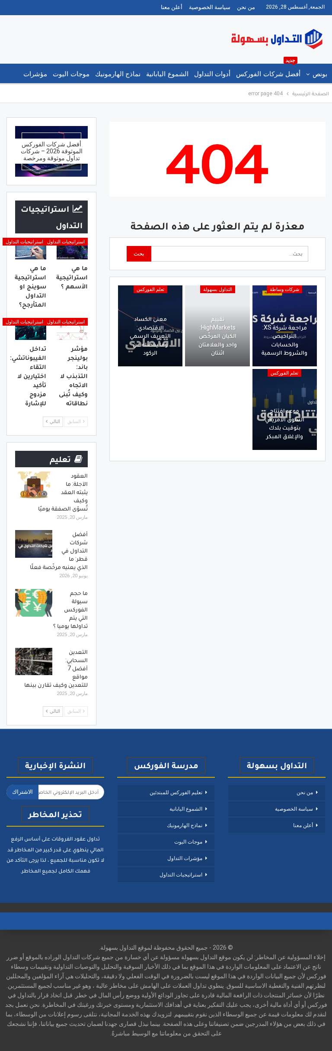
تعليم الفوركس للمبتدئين (176, 792)
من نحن (246, 7)
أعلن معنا (171, 7)
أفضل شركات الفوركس (268, 71)
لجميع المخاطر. (38, 870)
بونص (320, 74)
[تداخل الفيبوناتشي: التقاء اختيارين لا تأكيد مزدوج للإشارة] (30, 329)
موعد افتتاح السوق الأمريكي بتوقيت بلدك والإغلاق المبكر (284, 423)
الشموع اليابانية (167, 74)
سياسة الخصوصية (209, 7)
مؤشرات (35, 74)
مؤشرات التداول (184, 858)
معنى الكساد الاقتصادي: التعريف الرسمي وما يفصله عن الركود (150, 335)
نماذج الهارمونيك (117, 74)
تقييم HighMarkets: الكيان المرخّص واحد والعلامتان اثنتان (217, 335)
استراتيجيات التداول (66, 242)
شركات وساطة (284, 289)
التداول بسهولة (217, 289)
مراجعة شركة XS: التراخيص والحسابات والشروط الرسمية (284, 340)
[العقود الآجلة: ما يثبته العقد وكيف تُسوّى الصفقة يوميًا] (33, 485)
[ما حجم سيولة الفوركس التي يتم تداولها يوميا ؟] (33, 603)
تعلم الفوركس (150, 289)
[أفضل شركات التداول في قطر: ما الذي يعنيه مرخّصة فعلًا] (33, 544)
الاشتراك (22, 792)
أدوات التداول (212, 74)
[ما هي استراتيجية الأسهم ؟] (72, 248)
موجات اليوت (71, 74)
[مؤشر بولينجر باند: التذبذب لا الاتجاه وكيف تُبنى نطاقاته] (72, 329)
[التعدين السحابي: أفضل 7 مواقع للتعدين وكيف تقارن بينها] (33, 662)
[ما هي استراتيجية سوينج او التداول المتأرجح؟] (30, 248)
